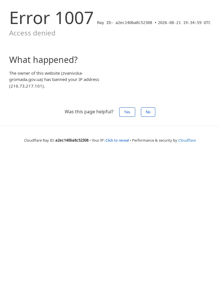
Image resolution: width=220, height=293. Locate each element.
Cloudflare (187, 140)
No (148, 112)
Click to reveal (117, 140)
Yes (127, 112)
